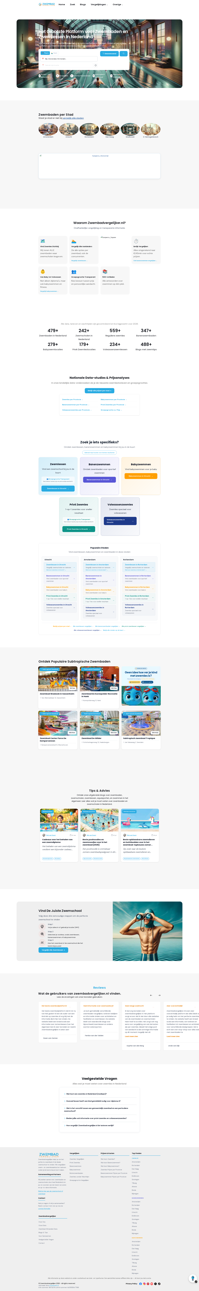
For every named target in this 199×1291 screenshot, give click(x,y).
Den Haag (135, 1169)
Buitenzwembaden (76, 1173)
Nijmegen (135, 1194)
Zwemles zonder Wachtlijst (79, 1177)
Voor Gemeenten (45, 1236)
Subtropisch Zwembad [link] (100, 75)
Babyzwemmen (75, 1170)
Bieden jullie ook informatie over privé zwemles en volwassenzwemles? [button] (96, 1118)
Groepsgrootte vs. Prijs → (111, 410)
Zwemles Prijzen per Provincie (111, 1170)
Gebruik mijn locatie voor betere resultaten (99, 453)
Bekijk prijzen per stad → (62, 626)
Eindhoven (135, 1176)
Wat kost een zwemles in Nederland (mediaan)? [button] (86, 1094)
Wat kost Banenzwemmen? (110, 1163)
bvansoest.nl (54, 1285)
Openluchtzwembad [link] (81, 76)
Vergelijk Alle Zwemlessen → (53, 950)
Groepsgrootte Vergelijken (79, 1180)
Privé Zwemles (75, 1163)
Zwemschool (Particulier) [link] (117, 75)
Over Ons (42, 1222)
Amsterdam (136, 1162)
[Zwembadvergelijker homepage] (49, 1155)
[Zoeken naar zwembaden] (124, 53)
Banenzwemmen (75, 1166)
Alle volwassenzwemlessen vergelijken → (87, 630)
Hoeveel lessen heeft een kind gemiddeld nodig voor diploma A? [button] (93, 1101)
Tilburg (134, 1183)
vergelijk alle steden (73, 118)
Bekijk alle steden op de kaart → (114, 630)
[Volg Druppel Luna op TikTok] (193, 1277)
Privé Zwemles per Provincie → (113, 405)
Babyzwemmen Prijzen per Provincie (113, 1177)
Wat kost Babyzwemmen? (110, 1166)
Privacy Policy (131, 1284)
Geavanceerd (110, 54)
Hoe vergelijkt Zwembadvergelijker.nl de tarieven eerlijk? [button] (90, 1125)
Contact (42, 1243)
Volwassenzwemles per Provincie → (77, 410)
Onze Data (42, 1225)
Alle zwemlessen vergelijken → (83, 626)
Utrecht (135, 1172)
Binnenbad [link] (63, 76)
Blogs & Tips (43, 1232)
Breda (134, 1190)
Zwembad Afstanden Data (48, 1229)
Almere (134, 1187)
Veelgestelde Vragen (46, 1240)
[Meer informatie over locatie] (96, 65)
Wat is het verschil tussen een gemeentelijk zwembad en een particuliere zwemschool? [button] (96, 1109)
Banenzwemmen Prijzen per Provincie (114, 1173)
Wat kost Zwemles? (108, 1159)
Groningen (135, 1180)
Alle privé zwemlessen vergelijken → (134, 626)
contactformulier (44, 1209)
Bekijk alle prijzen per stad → (99, 391)
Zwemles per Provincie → (72, 399)
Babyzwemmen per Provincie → (114, 399)
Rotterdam (136, 1165)
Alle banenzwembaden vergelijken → (107, 626)
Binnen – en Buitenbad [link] (45, 75)
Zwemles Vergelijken (77, 1159)
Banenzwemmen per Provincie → (75, 405)
